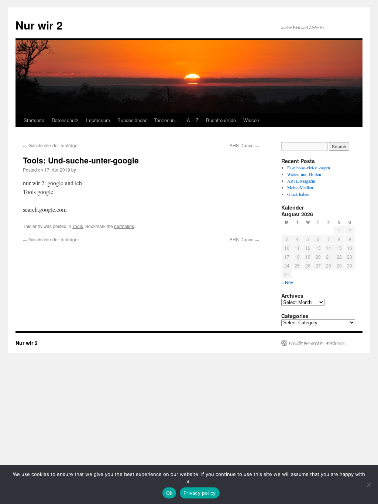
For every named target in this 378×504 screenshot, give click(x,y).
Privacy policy (199, 493)
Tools (77, 226)
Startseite (34, 120)
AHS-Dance (244, 145)
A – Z (193, 120)
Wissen (251, 120)
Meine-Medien (300, 187)
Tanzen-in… (166, 120)
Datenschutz (65, 120)
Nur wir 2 (39, 25)
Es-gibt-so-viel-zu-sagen (308, 167)
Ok (169, 493)
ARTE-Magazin (301, 181)
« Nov (287, 282)
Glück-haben (298, 194)
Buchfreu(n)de (221, 120)
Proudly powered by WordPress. (317, 343)
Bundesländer (132, 120)
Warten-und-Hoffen (304, 174)
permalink (124, 226)
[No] (368, 484)
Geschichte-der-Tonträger (51, 145)
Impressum (98, 120)
